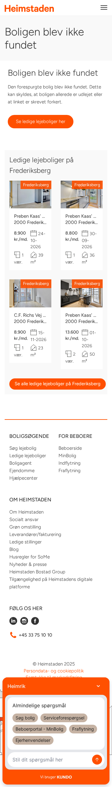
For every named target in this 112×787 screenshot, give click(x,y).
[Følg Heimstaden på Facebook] (35, 623)
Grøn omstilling (25, 527)
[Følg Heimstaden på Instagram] (24, 623)
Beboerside (70, 448)
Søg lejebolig (22, 448)
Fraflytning (69, 470)
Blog (14, 549)
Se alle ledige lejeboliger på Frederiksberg (57, 383)
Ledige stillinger (25, 542)
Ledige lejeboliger (27, 455)
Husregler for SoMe (29, 557)
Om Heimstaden (26, 512)
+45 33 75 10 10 (35, 635)
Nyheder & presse (28, 564)
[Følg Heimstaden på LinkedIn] (13, 623)
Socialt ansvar (24, 519)
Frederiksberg (36, 184)
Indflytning (69, 463)
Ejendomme (22, 470)
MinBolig (67, 455)
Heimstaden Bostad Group (37, 572)
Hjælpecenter (23, 478)
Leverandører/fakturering (35, 534)
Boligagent (20, 463)
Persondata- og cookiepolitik (54, 671)
